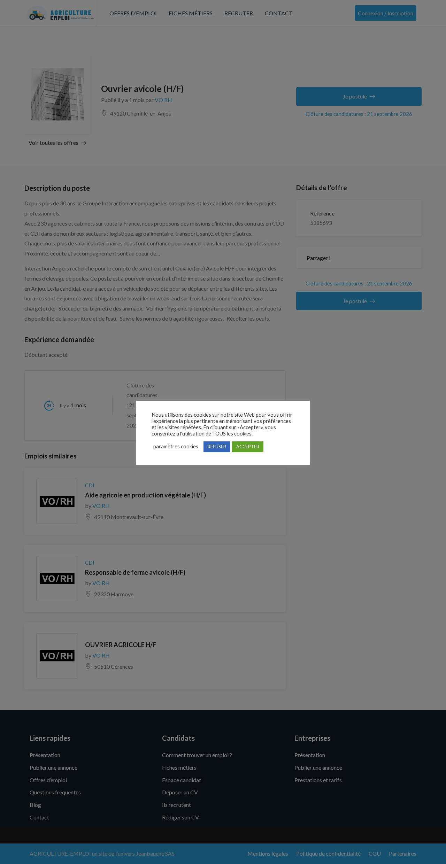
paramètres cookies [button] (175, 446)
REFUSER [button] (217, 446)
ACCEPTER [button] (247, 446)
